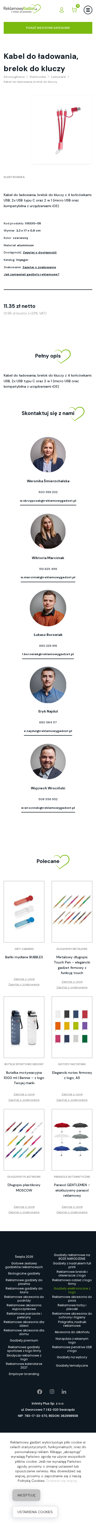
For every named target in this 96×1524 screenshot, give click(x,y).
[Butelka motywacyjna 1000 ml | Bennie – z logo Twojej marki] (24, 1027)
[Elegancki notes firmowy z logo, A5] (72, 1027)
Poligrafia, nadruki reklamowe (72, 1324)
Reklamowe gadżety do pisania (24, 1282)
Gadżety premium (24, 1340)
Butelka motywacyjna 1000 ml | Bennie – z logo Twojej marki (24, 1077)
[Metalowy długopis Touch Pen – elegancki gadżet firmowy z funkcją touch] (72, 912)
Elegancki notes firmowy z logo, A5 (72, 1075)
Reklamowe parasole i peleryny (24, 1315)
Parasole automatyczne (72, 1176)
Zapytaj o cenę (24, 979)
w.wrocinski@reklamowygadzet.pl (48, 808)
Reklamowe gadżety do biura (24, 1290)
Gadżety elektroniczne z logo (72, 1290)
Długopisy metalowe (72, 949)
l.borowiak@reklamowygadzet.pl (48, 654)
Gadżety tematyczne (72, 1365)
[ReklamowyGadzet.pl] (22, 9)
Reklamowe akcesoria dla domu (24, 1332)
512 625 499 (48, 569)
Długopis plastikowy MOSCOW (24, 1187)
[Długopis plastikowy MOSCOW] (24, 1140)
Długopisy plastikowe (24, 1176)
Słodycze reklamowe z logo (24, 1357)
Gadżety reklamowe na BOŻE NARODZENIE (72, 1257)
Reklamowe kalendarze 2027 (24, 1366)
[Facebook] (36, 1391)
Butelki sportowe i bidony (24, 1064)
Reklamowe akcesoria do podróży (24, 1299)
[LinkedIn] (60, 1391)
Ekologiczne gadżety (24, 1273)
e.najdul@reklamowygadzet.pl (48, 731)
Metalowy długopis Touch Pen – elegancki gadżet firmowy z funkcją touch (72, 965)
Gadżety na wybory (72, 1357)
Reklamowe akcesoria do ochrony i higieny (72, 1315)
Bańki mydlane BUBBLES (24, 957)
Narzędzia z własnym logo (72, 1340)
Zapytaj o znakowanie (39, 267)
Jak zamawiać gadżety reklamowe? (31, 274)
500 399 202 (48, 492)
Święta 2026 (24, 1257)
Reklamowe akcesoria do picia (72, 1299)
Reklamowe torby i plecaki (72, 1307)
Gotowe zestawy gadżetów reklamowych (24, 1265)
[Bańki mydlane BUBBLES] (24, 912)
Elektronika (14, 177)
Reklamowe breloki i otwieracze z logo (72, 1273)
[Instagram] (48, 1391)
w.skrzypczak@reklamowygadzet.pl (48, 501)
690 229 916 (48, 646)
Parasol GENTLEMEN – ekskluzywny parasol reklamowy (72, 1190)
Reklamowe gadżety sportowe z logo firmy (24, 1349)
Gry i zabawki (24, 949)
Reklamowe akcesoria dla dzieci (24, 1324)
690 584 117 (48, 722)
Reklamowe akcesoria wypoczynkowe (24, 1307)
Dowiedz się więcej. (62, 1480)
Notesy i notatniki (72, 1064)
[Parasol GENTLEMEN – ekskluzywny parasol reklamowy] (72, 1140)
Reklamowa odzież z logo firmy (72, 1282)
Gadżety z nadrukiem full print (72, 1265)
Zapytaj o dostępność (40, 252)
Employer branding (24, 1374)
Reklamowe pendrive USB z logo (72, 1349)
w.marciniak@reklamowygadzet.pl (48, 577)
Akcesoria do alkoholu (72, 1332)
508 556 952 (48, 799)
